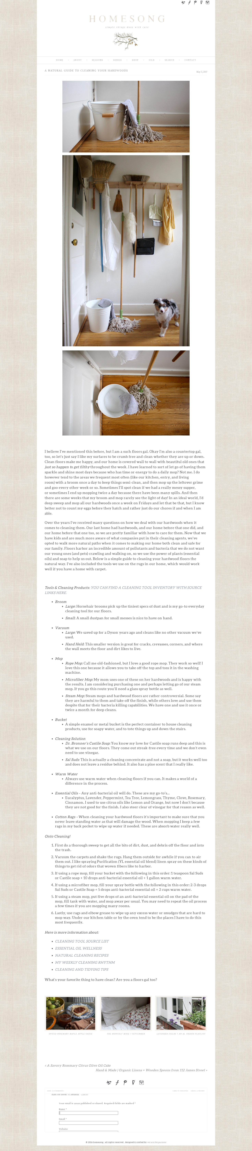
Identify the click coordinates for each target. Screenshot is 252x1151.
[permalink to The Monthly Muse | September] (126, 1013)
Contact (190, 60)
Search (169, 60)
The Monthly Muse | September (126, 1033)
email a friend (198, 1091)
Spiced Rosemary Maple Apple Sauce (70, 1033)
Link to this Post (180, 1091)
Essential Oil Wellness (78, 948)
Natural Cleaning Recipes (81, 955)
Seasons (97, 60)
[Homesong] (126, 53)
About (78, 60)
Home (59, 60)
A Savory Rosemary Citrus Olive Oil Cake (78, 1065)
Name (62, 1109)
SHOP (135, 60)
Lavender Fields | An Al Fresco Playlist (181, 1033)
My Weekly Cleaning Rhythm (85, 962)
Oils (152, 60)
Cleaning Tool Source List (82, 941)
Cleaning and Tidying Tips (81, 969)
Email (62, 1119)
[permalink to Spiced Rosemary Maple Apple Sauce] (71, 1013)
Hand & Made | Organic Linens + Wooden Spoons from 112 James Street (151, 1070)
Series (117, 60)
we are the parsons (156, 1142)
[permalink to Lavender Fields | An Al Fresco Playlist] (181, 1013)
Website (63, 1129)
